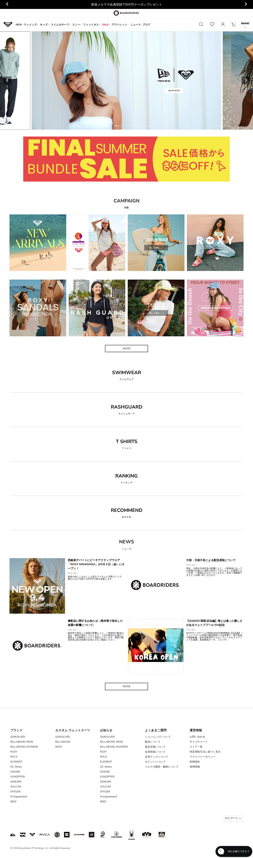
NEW (19, 24)
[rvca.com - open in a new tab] (44, 834)
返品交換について (155, 746)
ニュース (135, 24)
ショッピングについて (158, 736)
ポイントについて (155, 761)
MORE (127, 348)
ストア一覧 (196, 746)
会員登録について (155, 751)
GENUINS (16, 781)
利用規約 (195, 761)
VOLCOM (15, 786)
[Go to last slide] (7, 4)
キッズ (44, 24)
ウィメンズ (30, 24)
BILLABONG (62, 741)
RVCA (13, 756)
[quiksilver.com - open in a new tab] (13, 834)
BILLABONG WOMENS (24, 746)
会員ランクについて (156, 756)
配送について (152, 741)
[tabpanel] (127, 80)
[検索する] (201, 24)
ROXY (13, 751)
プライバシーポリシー (202, 756)
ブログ (146, 24)
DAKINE (15, 771)
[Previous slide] (7, 80)
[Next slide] (246, 4)
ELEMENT (16, 761)
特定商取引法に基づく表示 (205, 751)
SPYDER (15, 791)
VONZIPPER (17, 776)
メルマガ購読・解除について (161, 766)
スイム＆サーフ (60, 24)
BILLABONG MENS (21, 741)
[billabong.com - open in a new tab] (22, 834)
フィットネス (91, 24)
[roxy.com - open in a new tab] (32, 834)
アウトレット (119, 24)
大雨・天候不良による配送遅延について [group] (126, 4)
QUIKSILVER (17, 736)
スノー (76, 24)
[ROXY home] (7, 24)
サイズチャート (199, 741)
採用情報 (195, 766)
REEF (13, 801)
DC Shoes (16, 766)
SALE (105, 24)
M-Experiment (18, 796)
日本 (231, 818)
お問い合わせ (197, 736)
